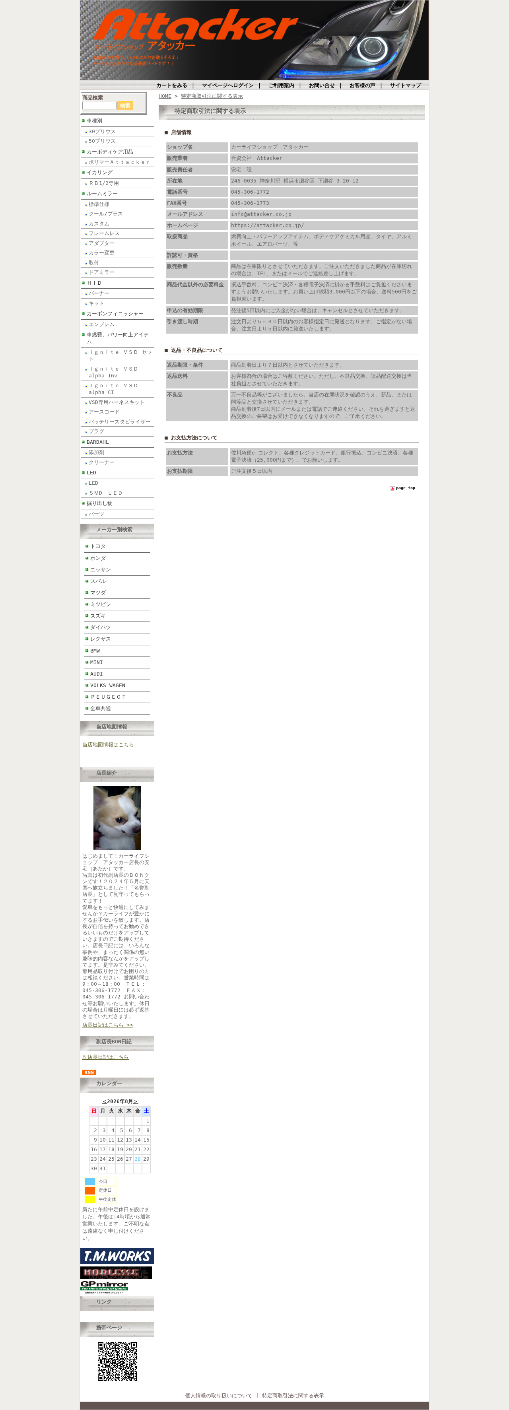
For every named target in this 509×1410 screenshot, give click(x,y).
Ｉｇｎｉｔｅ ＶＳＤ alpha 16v (113, 372)
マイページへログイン (228, 85)
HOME (165, 96)
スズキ (98, 616)
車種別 (94, 121)
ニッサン (100, 570)
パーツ (96, 514)
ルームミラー (102, 193)
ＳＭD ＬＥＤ (106, 493)
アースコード (104, 412)
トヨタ (98, 546)
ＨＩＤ (94, 283)
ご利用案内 (281, 85)
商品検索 (92, 98)
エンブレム (102, 324)
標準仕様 (99, 204)
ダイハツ (100, 627)
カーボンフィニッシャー (115, 314)
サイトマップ (405, 85)
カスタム (99, 224)
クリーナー (102, 462)
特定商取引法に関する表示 (212, 96)
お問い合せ (322, 85)
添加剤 (96, 452)
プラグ (96, 431)
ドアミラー (102, 272)
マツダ (98, 593)
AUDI (96, 674)
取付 (94, 263)
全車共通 (100, 708)
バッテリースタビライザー (120, 422)
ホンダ (98, 558)
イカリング (100, 172)
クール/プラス (106, 214)
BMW (95, 651)
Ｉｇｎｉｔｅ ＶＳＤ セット (120, 355)
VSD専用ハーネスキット (117, 402)
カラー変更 (102, 253)
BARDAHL (98, 442)
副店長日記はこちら (105, 1057)
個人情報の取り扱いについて (219, 1395)
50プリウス (102, 141)
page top (405, 488)
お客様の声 (362, 85)
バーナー (99, 293)
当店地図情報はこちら (108, 745)
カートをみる (171, 85)
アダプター (102, 243)
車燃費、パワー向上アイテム (118, 338)
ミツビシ (100, 604)
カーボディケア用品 (110, 152)
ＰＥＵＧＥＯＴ (108, 697)
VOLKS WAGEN (107, 685)
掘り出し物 (100, 503)
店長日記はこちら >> (107, 1025)
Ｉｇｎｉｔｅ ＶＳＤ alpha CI (113, 389)
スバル (98, 581)
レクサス (100, 639)
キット (96, 303)
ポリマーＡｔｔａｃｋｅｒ (120, 162)
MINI (96, 662)
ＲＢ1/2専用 (104, 183)
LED (91, 473)
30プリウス (102, 131)
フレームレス (104, 233)
